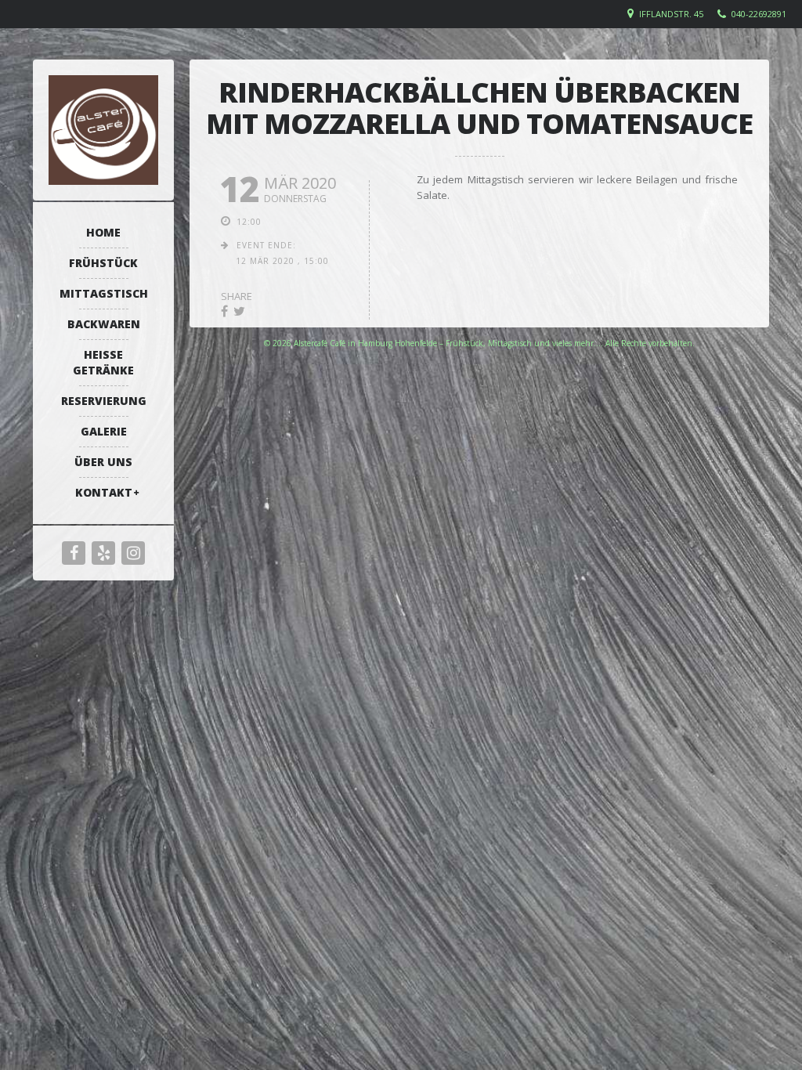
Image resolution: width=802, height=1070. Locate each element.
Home (103, 232)
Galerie (104, 431)
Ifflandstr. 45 (671, 14)
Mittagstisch (104, 293)
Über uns (103, 461)
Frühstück (103, 262)
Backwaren (103, 323)
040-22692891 (759, 14)
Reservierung (103, 400)
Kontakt (103, 492)
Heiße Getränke (103, 362)
